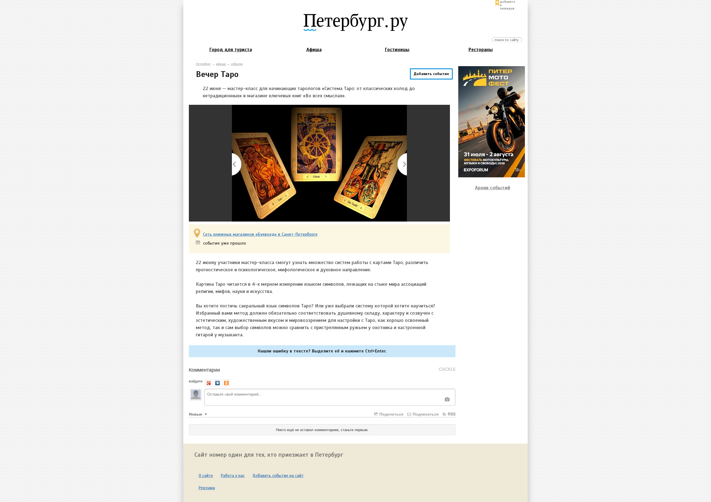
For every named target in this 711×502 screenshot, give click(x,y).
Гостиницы (397, 50)
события (237, 64)
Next (402, 165)
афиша (221, 64)
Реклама (207, 487)
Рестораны (481, 50)
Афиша (314, 50)
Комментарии (204, 369)
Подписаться (425, 414)
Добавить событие (431, 73)
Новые (196, 414)
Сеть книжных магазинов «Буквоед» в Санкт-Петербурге (260, 234)
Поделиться (390, 414)
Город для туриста (230, 50)
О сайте (206, 475)
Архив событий (492, 188)
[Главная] (355, 22)
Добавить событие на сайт (278, 475)
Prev (237, 165)
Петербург (203, 64)
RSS (451, 414)
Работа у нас (233, 475)
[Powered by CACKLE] (447, 369)
